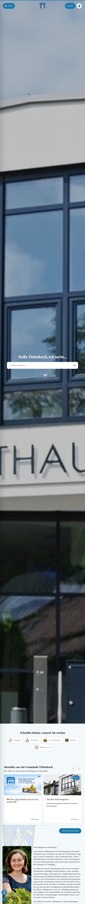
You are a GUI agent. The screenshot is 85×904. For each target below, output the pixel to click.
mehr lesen (34, 819)
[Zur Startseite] (42, 6)
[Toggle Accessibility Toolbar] (4, 892)
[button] (42, 376)
